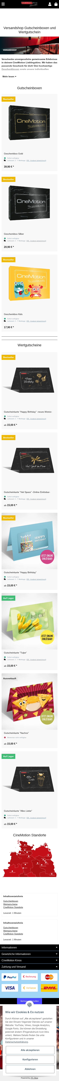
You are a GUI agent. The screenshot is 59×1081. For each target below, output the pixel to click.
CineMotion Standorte (13, 907)
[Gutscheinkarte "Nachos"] (29, 701)
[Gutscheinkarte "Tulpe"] (29, 621)
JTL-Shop (34, 1078)
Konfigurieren (30, 1059)
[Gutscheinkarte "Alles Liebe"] (29, 779)
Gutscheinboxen (10, 901)
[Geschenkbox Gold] (29, 122)
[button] (49, 4)
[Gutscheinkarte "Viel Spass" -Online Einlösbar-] (29, 460)
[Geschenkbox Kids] (29, 283)
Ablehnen (30, 1069)
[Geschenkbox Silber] (29, 202)
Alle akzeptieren (30, 1050)
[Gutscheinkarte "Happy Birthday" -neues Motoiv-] (29, 380)
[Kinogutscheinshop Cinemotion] (29, 4)
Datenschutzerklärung (16, 1041)
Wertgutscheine (10, 904)
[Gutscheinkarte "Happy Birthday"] (29, 541)
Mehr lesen (9, 76)
